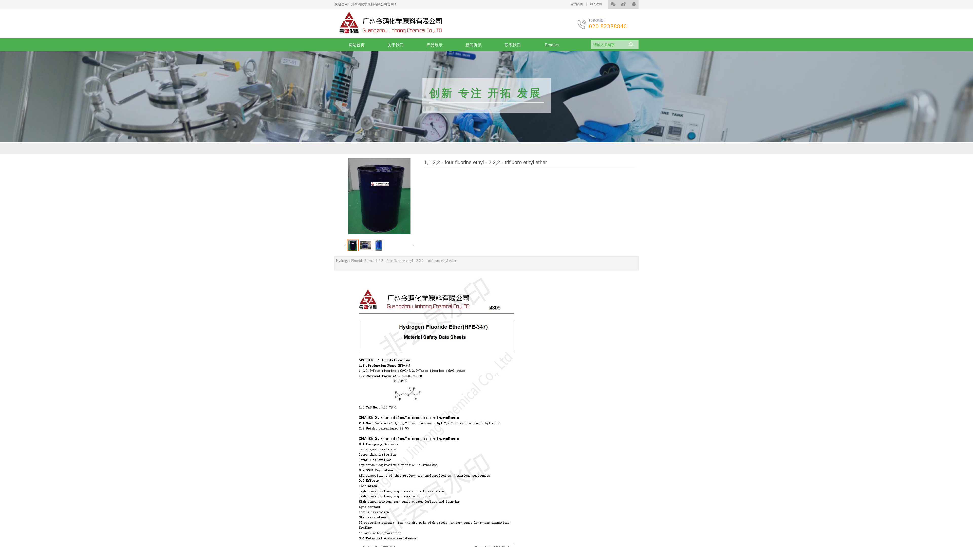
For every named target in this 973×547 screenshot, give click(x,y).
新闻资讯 (473, 45)
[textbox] (608, 45)
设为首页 (577, 4)
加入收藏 (596, 4)
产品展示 (434, 45)
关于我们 (395, 45)
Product (552, 45)
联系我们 (512, 45)
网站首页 (356, 45)
